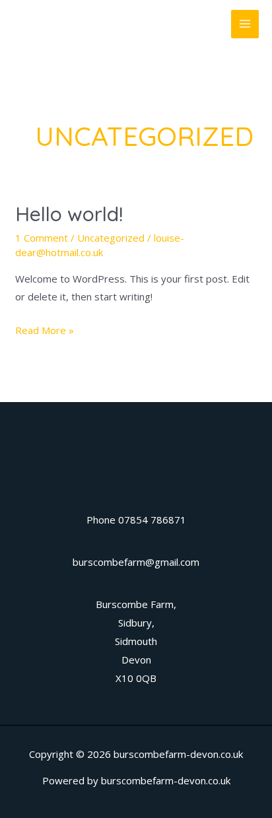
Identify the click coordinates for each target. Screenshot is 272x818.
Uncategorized (111, 237)
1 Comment (41, 237)
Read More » (44, 331)
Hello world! (69, 213)
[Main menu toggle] (245, 24)
